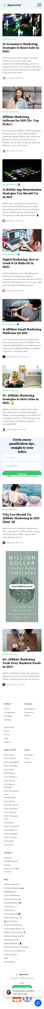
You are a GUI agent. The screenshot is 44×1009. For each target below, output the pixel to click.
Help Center (9, 727)
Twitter (27, 758)
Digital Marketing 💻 (11, 254)
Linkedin (28, 762)
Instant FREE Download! (22, 586)
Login (6, 738)
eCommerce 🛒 (9, 39)
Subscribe (22, 473)
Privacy (7, 734)
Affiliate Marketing (10, 111)
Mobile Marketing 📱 (11, 184)
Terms (6, 730)
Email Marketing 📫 (10, 324)
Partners (7, 742)
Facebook (28, 754)
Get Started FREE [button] (22, 987)
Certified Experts (11, 861)
